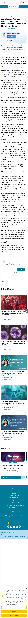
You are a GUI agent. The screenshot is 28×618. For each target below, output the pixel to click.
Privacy (14, 504)
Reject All (14, 611)
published (7, 74)
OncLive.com (14, 493)
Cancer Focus (12, 6)
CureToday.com (14, 492)
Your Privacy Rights (14, 507)
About (14, 488)
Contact (14, 500)
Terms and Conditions (14, 502)
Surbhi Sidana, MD (8, 377)
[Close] (26, 588)
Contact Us (22, 536)
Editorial (14, 499)
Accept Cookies (14, 615)
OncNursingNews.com (14, 495)
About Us (10, 536)
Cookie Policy (12, 604)
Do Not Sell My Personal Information (14, 505)
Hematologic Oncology (17, 281)
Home (4, 536)
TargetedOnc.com (14, 497)
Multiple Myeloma (6, 281)
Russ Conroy (7, 317)
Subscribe (20, 269)
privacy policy (7, 274)
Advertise (14, 490)
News (16, 536)
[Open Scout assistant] (20, 2)
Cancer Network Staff (9, 347)
